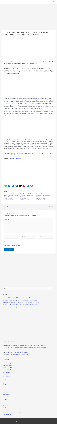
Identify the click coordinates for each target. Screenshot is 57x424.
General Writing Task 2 (8, 369)
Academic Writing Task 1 (8, 363)
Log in (4, 387)
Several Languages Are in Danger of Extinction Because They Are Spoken (11, 195)
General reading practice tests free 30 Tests (17, 354)
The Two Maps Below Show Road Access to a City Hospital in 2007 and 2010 (32, 350)
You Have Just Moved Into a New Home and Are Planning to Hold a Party (20, 304)
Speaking (5, 374)
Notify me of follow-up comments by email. (15, 242)
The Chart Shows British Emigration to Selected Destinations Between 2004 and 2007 (23, 307)
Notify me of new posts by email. (13, 245)
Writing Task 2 (16, 37)
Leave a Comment (8, 37)
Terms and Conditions (8, 414)
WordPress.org (6, 394)
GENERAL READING (7, 365)
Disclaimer (5, 407)
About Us (5, 402)
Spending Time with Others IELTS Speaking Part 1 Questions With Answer (29, 345)
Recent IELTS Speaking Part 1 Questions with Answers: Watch (17, 297)
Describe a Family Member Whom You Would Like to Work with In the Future (21, 302)
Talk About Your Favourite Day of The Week (17, 352)
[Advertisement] (28, 18)
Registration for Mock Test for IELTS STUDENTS (14, 412)
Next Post (52, 206)
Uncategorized (6, 376)
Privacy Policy (6, 409)
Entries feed (5, 389)
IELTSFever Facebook (15, 158)
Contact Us (5, 405)
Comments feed (6, 392)
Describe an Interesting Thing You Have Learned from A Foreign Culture (20, 300)
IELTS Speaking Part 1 (8, 372)
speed (37, 98)
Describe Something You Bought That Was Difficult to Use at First (43, 195)
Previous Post (6, 206)
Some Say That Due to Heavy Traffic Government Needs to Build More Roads (27, 347)
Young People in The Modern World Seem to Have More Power (27, 195)
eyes (18, 155)
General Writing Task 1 (8, 367)
